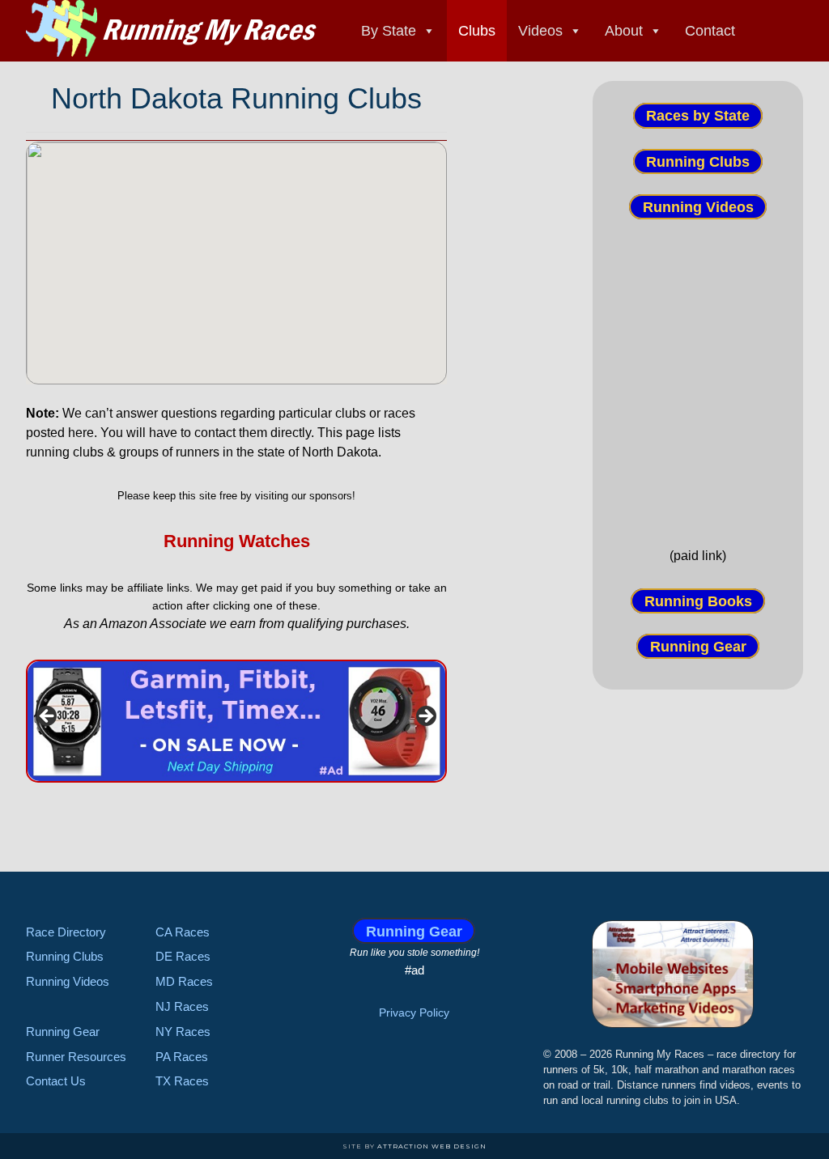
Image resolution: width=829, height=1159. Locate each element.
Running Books (698, 600)
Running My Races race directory (171, 28)
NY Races (182, 1031)
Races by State (698, 116)
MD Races (184, 981)
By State (388, 31)
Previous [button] (48, 717)
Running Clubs (698, 161)
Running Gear (698, 647)
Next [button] (425, 717)
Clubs (476, 31)
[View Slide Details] (236, 720)
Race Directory (66, 932)
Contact (710, 31)
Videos (540, 31)
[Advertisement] (698, 382)
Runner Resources (76, 1056)
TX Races (182, 1081)
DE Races (182, 956)
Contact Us (56, 1081)
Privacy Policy (414, 1012)
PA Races (181, 1056)
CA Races (182, 932)
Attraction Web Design (432, 1146)
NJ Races (182, 1006)
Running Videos (698, 207)
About (624, 31)
